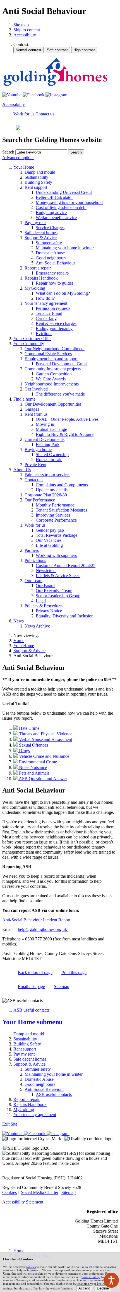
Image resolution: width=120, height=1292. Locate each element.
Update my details (52, 489)
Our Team (33, 580)
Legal (41, 600)
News (18, 621)
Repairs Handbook (41, 278)
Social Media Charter (39, 1192)
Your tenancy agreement (46, 303)
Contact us (34, 479)
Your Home (23, 167)
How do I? (45, 298)
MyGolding (35, 288)
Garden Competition (54, 373)
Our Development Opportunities (53, 404)
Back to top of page (35, 972)
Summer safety (49, 242)
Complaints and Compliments (62, 484)
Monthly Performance (55, 505)
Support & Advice (41, 237)
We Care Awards (51, 379)
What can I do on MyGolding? (63, 293)
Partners (32, 550)
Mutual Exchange (51, 429)
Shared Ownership (52, 454)
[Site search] (41, 152)
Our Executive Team (54, 590)
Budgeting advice (51, 212)
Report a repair (38, 268)
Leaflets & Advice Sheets (58, 575)
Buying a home (38, 449)
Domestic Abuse (50, 252)
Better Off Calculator (54, 197)
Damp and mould (40, 172)
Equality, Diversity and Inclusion (64, 616)
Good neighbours (51, 257)
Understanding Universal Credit (64, 192)
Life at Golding (49, 545)
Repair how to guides (54, 283)
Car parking (46, 318)
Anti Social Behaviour (55, 263)
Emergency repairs (52, 273)
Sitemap (68, 1192)
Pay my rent (35, 222)
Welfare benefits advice (56, 217)
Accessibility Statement (22, 1202)
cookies (31, 1266)
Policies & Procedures (44, 605)
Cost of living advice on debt (61, 207)
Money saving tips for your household (69, 202)
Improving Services (53, 515)
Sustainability (36, 177)
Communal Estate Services (48, 353)
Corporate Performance (56, 520)
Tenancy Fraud (49, 313)
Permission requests (53, 308)
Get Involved (36, 389)
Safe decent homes (41, 232)
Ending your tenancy (54, 328)
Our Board (45, 585)
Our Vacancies (48, 540)
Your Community (28, 343)
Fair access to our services (47, 474)
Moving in (45, 424)
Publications (35, 560)
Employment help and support (51, 358)
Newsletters (46, 570)
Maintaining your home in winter (65, 247)
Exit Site (9, 1124)
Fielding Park (47, 444)
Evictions (44, 333)
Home (18, 640)
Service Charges (50, 227)
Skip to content (26, 29)
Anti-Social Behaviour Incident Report (36, 919)
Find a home (24, 399)
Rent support (36, 187)
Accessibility (24, 34)
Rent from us (36, 414)
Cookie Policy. (90, 1277)
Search (8, 152)
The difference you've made (60, 394)
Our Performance (40, 500)
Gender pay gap (50, 530)
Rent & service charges (56, 323)
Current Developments (44, 439)
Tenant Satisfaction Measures (61, 510)
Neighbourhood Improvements (52, 384)
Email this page (31, 986)
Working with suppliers (56, 555)
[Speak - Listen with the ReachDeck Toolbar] (111, 1280)
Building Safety (38, 182)
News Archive (37, 626)
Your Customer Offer (32, 338)
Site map (21, 24)
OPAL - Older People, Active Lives (67, 419)
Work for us (35, 525)
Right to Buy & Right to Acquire (64, 434)
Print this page (74, 972)
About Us (22, 469)
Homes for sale (49, 459)
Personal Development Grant (61, 363)
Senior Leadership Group (58, 595)
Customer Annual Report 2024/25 (65, 565)
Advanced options (18, 157)
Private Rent (35, 464)
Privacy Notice (49, 610)
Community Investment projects (53, 368)
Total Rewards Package (56, 535)
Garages (32, 409)
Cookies (9, 1192)
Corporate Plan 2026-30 (46, 494)
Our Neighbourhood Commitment (55, 348)
